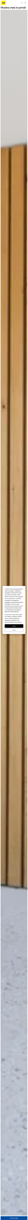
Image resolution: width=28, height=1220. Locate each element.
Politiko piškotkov (14, 611)
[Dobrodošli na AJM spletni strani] (3, 3)
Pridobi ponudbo (14, 1218)
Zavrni (14, 630)
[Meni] (25, 2)
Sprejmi (14, 626)
